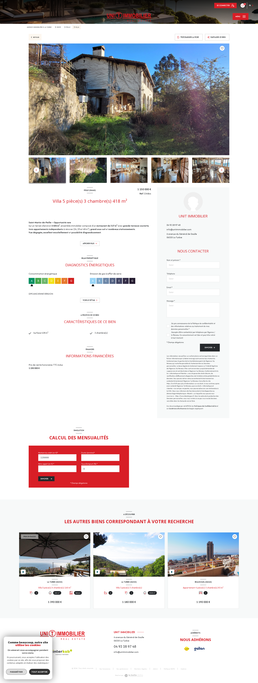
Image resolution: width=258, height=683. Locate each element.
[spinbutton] (100, 468)
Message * (171, 301)
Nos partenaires (122, 669)
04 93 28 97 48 (173, 225)
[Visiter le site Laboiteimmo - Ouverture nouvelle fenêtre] (134, 675)
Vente (59, 27)
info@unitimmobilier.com (179, 229)
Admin (155, 669)
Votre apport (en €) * (46, 464)
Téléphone (171, 273)
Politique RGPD (169, 669)
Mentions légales (140, 669)
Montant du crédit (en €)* (48, 452)
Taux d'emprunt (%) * (89, 464)
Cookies (183, 669)
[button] (222, 170)
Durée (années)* (88, 452)
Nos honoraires (104, 669)
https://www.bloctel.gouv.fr (184, 396)
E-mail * (169, 287)
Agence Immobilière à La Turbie (39, 27)
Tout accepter (39, 671)
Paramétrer (16, 671)
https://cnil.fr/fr (172, 383)
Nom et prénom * (173, 260)
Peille (68, 27)
